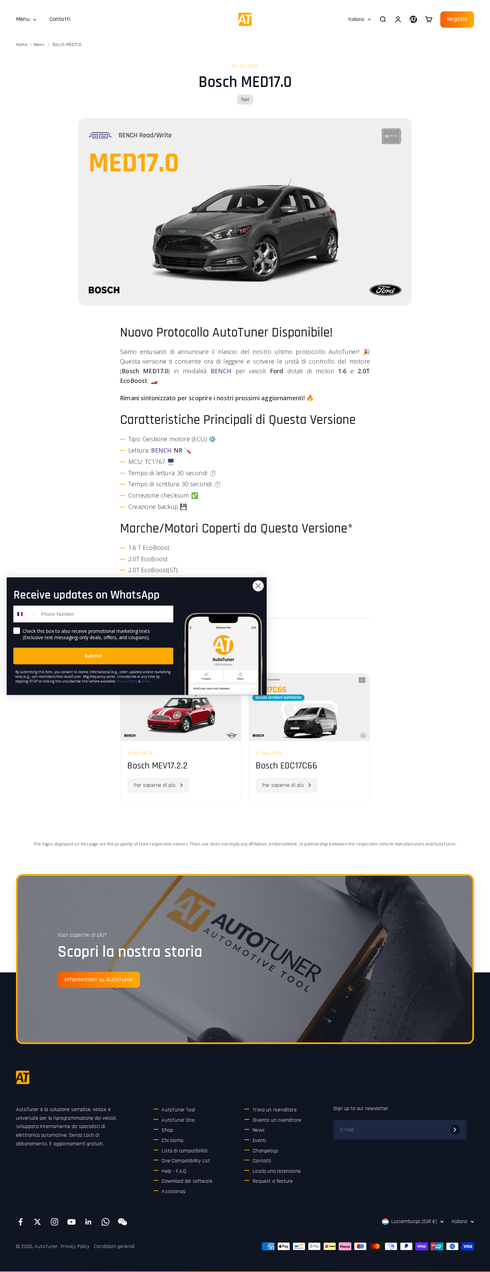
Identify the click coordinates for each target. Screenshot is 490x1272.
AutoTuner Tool (178, 1109)
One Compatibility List (186, 1160)
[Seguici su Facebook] (20, 1221)
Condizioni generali (114, 1246)
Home (21, 45)
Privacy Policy (75, 1246)
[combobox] (26, 614)
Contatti (60, 19)
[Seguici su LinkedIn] (88, 1221)
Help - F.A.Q (174, 1171)
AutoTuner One (178, 1120)
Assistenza (173, 1191)
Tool (245, 100)
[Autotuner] (22, 1077)
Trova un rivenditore (275, 1109)
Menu (23, 19)
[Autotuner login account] (413, 19)
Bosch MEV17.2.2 (157, 766)
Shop (167, 1130)
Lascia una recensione (277, 1171)
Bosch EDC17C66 (286, 766)
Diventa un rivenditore (277, 1120)
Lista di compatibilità (184, 1150)
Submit (93, 655)
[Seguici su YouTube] (71, 1221)
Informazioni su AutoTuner (98, 979)
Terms (145, 680)
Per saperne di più (154, 785)
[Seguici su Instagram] (54, 1221)
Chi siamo (172, 1140)
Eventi (259, 1140)
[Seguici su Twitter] (37, 1221)
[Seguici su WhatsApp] (105, 1221)
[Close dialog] (258, 586)
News (39, 45)
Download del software (187, 1181)
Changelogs (265, 1150)
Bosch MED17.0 (67, 45)
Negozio (457, 19)
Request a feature (273, 1181)
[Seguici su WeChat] (122, 1221)
